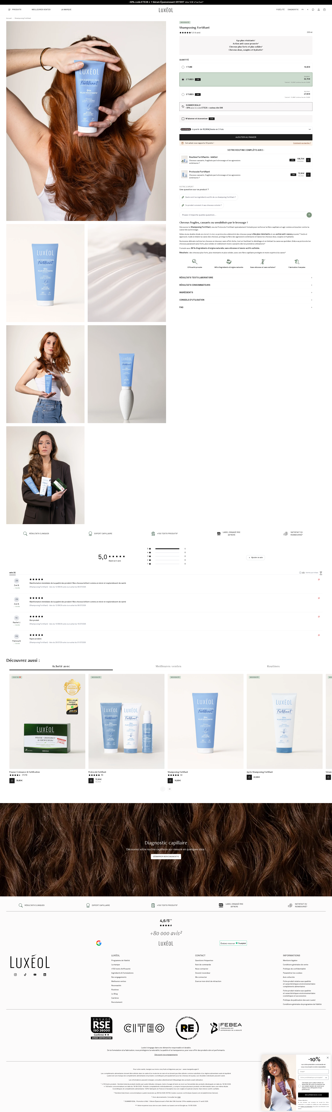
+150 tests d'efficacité (120, 969)
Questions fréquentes (204, 960)
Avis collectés (289, 977)
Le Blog (114, 994)
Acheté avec (61, 666)
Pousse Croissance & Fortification (24, 772)
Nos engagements (118, 977)
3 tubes (190, 94)
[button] (189, 33)
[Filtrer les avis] (321, 573)
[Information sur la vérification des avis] (300, 573)
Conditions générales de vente (295, 965)
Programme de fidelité (120, 960)
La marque (66, 10)
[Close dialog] (328, 1058)
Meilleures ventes (41, 10)
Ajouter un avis (257, 557)
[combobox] (312, 1077)
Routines (273, 666)
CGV (179, 1097)
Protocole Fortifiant (97, 772)
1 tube (189, 67)
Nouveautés (116, 985)
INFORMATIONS (291, 955)
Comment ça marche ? (302, 143)
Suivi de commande (203, 965)
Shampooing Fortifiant (23, 18)
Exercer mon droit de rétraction (208, 981)
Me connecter (201, 977)
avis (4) (12, 573)
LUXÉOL (115, 955)
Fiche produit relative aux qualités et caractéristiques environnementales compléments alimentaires (299, 984)
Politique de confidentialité (294, 969)
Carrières (115, 998)
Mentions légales (290, 960)
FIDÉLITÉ (280, 10)
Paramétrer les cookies (292, 973)
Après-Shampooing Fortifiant (260, 772)
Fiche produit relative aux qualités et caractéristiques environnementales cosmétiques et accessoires (299, 993)
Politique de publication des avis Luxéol (299, 1000)
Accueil (9, 18)
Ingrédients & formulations (122, 973)
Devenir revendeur (202, 973)
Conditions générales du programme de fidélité (302, 1004)
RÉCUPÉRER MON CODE (313, 1095)
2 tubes (190, 79)
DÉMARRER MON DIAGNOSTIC (166, 857)
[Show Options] (326, 1077)
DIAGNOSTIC (293, 10)
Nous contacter (201, 969)
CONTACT (200, 955)
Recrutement (116, 1002)
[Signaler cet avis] (319, 580)
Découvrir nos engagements (166, 1055)
